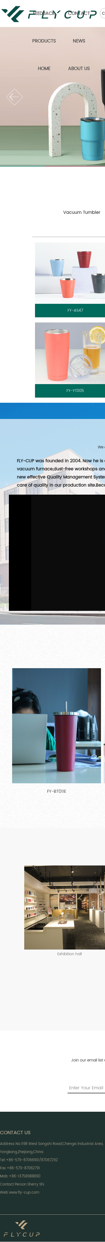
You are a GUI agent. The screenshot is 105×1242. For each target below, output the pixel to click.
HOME (44, 68)
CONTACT (79, 13)
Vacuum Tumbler (81, 212)
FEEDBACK (44, 13)
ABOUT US (79, 68)
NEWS (79, 41)
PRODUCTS (44, 41)
